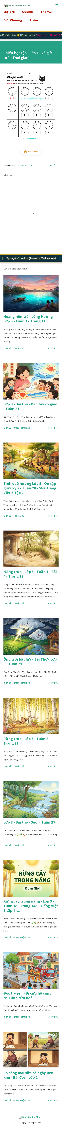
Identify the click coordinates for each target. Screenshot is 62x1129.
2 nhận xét (19, 348)
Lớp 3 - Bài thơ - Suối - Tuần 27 (29, 822)
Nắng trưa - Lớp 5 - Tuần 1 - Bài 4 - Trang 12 (30, 574)
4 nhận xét (19, 515)
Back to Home (33, 151)
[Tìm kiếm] (50, 5)
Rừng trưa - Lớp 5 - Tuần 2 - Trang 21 (26, 741)
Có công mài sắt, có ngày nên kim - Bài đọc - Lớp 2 (28, 1075)
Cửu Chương (12, 20)
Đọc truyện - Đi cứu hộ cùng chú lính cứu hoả (27, 995)
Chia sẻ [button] (51, 165)
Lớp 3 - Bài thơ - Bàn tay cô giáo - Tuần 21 (30, 406)
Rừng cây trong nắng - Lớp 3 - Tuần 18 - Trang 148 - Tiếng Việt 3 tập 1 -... (30, 906)
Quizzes (27, 12)
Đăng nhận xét (21, 427)
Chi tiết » (53, 348)
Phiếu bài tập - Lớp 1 (22, 165)
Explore (9, 12)
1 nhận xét (19, 766)
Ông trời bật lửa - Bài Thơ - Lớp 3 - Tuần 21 (30, 661)
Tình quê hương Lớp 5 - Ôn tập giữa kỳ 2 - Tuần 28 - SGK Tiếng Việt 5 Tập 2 (29, 488)
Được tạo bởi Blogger (33, 1117)
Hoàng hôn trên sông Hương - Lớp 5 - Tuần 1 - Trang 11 (29, 318)
